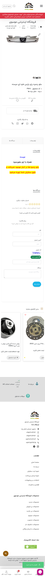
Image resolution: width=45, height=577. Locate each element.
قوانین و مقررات (33, 485)
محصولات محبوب (33, 520)
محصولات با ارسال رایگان (31, 529)
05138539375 (31, 443)
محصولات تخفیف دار (32, 525)
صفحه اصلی (35, 462)
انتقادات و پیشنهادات (32, 480)
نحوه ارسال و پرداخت (32, 476)
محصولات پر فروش (32, 507)
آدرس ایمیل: (37, 240)
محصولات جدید (34, 502)
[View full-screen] (39, 34)
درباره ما (36, 467)
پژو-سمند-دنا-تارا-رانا (33, 27)
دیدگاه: (39, 268)
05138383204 (31, 439)
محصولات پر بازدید (33, 511)
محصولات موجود (33, 516)
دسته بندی (28, 574)
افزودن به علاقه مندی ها (17, 98)
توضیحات (33, 141)
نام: (40, 230)
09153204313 (31, 432)
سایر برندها (23, 27)
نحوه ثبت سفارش (33, 471)
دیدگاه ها (12, 141)
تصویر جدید (35, 257)
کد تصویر (38, 250)
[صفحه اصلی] (28, 6)
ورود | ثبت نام (6, 574)
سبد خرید (18, 574)
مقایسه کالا (32, 98)
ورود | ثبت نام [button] (6, 6)
